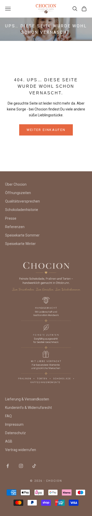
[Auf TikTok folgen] (34, 465)
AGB (8, 441)
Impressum (14, 424)
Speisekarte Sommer (22, 235)
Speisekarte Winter (20, 244)
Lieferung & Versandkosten (27, 399)
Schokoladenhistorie (21, 210)
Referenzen (15, 227)
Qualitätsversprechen (22, 201)
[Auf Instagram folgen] (21, 465)
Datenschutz (15, 433)
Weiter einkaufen (46, 130)
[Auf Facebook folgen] (7, 465)
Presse (10, 218)
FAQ (8, 416)
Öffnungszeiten (18, 193)
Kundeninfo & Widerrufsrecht (28, 408)
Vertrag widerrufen (20, 450)
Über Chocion (16, 184)
